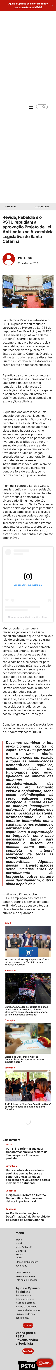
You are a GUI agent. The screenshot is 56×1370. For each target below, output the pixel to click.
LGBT (19, 1258)
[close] (52, 5)
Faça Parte (28, 1351)
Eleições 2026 (42, 206)
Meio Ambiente (24, 1247)
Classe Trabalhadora (27, 1261)
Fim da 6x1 (10, 206)
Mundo (19, 1243)
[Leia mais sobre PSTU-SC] (8, 259)
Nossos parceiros (25, 1276)
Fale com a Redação (26, 1279)
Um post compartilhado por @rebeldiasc (28, 617)
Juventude (21, 1265)
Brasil (19, 1239)
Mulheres (21, 1250)
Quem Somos (23, 1272)
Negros (20, 1254)
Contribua (28, 1325)
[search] (44, 106)
